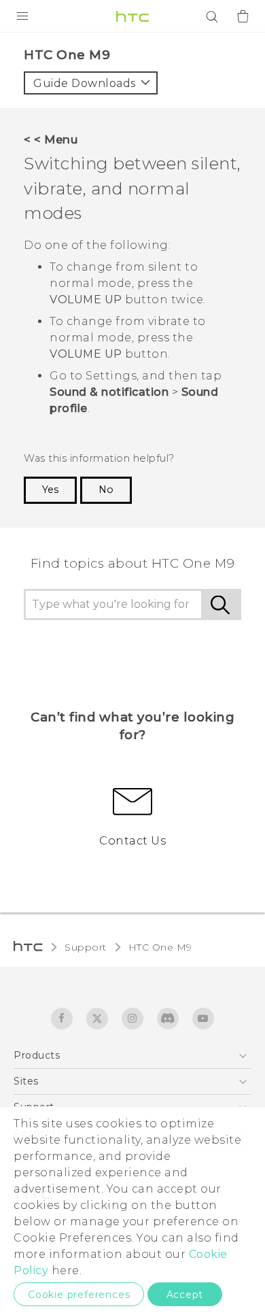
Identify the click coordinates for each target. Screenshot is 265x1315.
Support (86, 947)
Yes (50, 489)
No (106, 489)
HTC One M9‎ (160, 947)
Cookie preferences (79, 1294)
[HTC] (132, 16)
